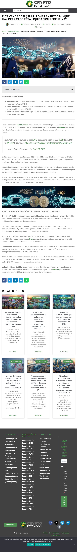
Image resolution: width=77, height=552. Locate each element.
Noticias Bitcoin (13, 31)
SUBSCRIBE (64, 501)
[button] (5, 10)
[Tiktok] (59, 527)
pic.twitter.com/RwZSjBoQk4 (59, 143)
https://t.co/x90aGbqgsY (36, 143)
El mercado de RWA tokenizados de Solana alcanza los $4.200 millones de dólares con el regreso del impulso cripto (13, 319)
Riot (31, 239)
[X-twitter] (56, 523)
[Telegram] (62, 523)
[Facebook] (51, 523)
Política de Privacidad (51, 533)
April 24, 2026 (39, 149)
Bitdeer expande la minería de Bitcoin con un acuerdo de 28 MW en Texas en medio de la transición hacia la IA (38, 383)
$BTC (34, 140)
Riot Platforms (22, 125)
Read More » (13, 351)
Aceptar (30, 544)
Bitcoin (62, 127)
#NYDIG (10, 143)
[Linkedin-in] (68, 523)
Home (4, 31)
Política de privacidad (43, 544)
